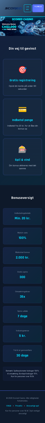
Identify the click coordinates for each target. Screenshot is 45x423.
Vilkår (8, 406)
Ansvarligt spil (32, 406)
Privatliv (18, 406)
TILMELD (38, 7)
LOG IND (27, 8)
